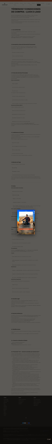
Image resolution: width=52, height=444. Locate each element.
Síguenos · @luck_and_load (26, 230)
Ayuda (49, 439)
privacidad (26, 232)
